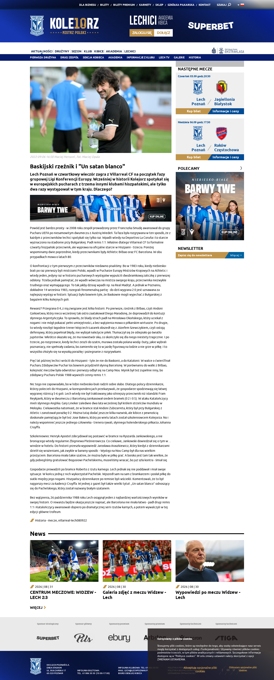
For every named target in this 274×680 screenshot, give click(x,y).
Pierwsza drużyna (43, 57)
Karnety (145, 4)
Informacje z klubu (141, 57)
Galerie (179, 57)
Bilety (104, 4)
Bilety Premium (124, 4)
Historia (195, 57)
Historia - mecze (46, 520)
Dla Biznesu (87, 4)
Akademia (115, 57)
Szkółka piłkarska (181, 4)
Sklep (159, 4)
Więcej (36, 608)
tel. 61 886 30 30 (86, 673)
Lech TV (164, 57)
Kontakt (204, 4)
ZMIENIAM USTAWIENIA (171, 659)
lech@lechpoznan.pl (136, 670)
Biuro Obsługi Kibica (130, 673)
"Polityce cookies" (185, 656)
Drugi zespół (69, 57)
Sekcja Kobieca (93, 57)
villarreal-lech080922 (72, 520)
